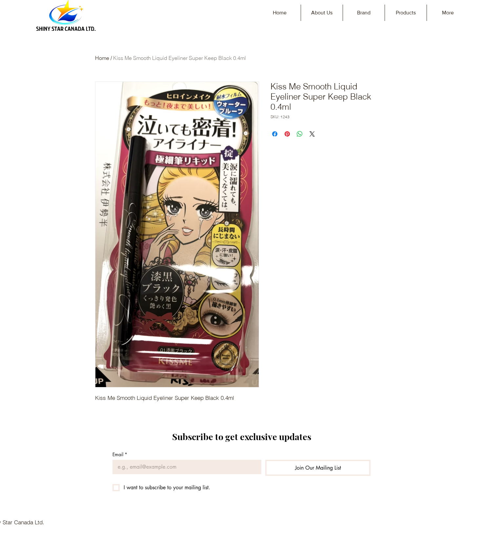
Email (119, 454)
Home (102, 58)
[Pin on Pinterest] (287, 134)
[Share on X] (312, 134)
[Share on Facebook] (275, 134)
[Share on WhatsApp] (300, 134)
